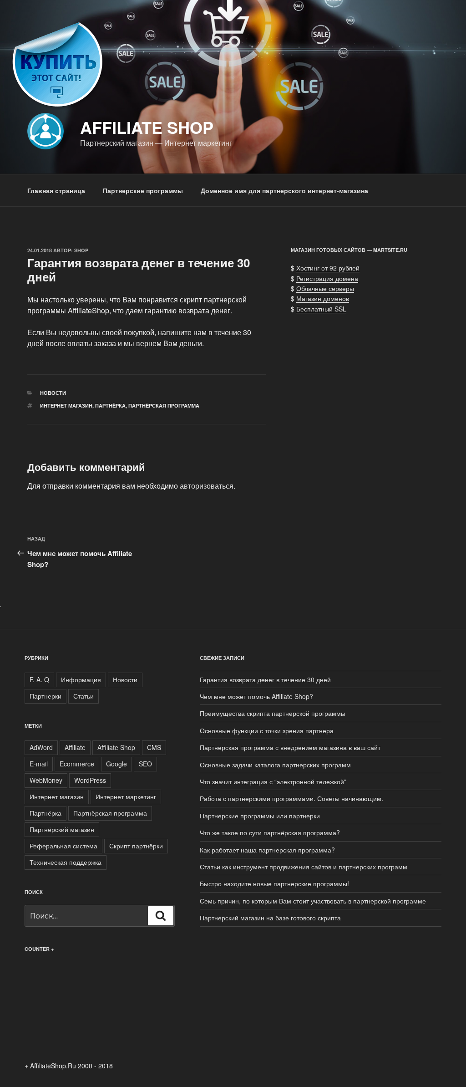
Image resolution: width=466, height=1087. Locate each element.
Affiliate (75, 747)
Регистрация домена (327, 278)
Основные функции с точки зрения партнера (267, 730)
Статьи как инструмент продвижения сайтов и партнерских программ (303, 866)
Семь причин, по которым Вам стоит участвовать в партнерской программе (313, 900)
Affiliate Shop (146, 127)
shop (81, 250)
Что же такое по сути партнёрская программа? (270, 832)
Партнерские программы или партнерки (260, 815)
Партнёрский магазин (62, 829)
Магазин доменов (322, 298)
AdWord (41, 747)
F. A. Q (39, 679)
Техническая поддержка (65, 862)
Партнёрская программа (163, 405)
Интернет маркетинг (126, 796)
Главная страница (56, 190)
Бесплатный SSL (321, 308)
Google (116, 763)
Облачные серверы (325, 288)
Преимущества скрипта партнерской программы (272, 713)
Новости (53, 392)
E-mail (39, 763)
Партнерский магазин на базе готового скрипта (270, 917)
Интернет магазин (66, 405)
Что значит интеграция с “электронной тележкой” (273, 781)
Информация (81, 679)
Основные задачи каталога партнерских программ (275, 764)
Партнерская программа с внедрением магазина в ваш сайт (290, 747)
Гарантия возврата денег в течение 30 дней (265, 679)
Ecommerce (77, 763)
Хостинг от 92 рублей (328, 267)
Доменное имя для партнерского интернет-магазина (284, 190)
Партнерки (45, 695)
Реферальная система (63, 845)
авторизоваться (206, 485)
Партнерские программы (143, 190)
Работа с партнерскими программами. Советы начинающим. (291, 798)
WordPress (90, 780)
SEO (145, 763)
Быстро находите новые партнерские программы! (274, 883)
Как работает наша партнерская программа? (267, 849)
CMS (154, 747)
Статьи (83, 695)
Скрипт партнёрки (136, 845)
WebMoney (46, 780)
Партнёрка (110, 405)
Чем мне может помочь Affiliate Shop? (256, 696)
